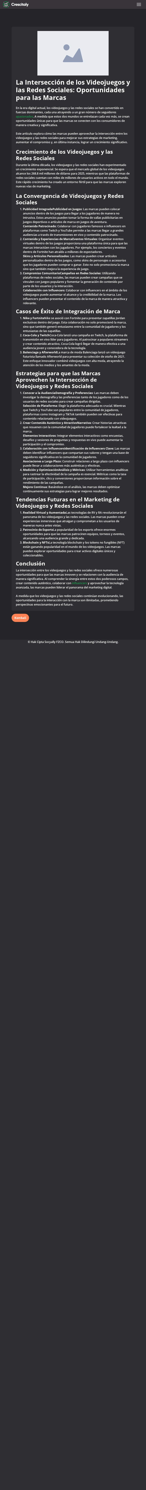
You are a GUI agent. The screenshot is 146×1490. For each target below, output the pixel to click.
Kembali (20, 618)
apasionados (24, 116)
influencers (79, 583)
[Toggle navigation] (139, 4)
